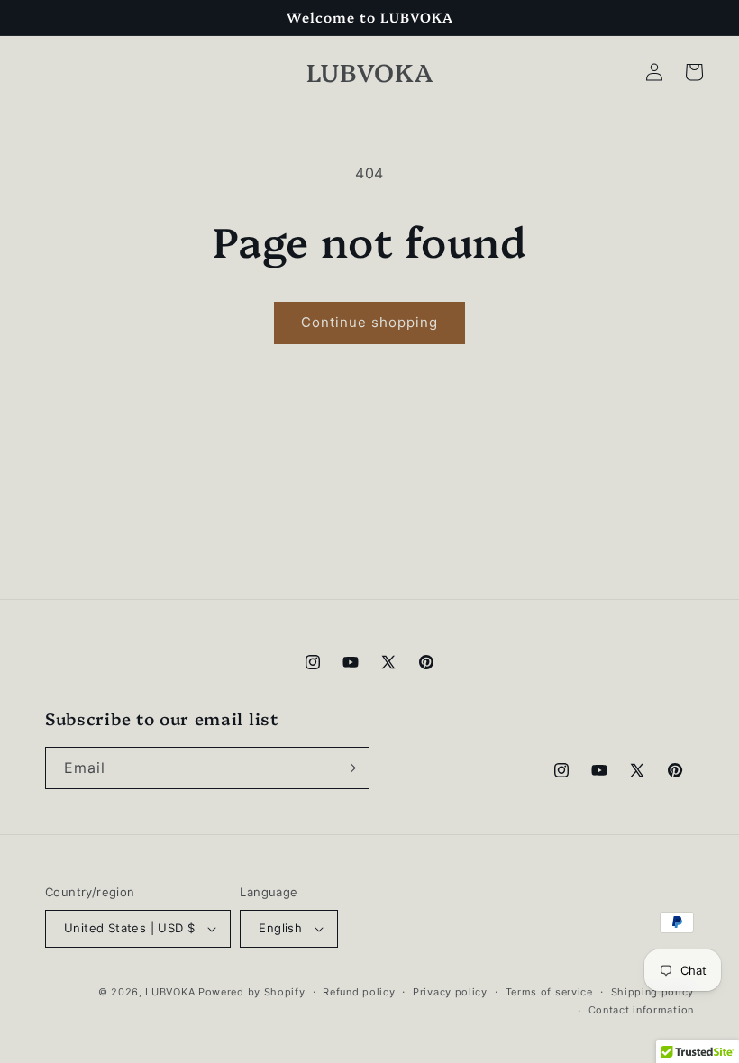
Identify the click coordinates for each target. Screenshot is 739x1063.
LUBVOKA (170, 992)
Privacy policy (450, 992)
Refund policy (359, 992)
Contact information (641, 1010)
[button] (694, 72)
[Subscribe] (349, 768)
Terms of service (549, 992)
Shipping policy (653, 992)
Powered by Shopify (252, 992)
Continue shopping (369, 322)
